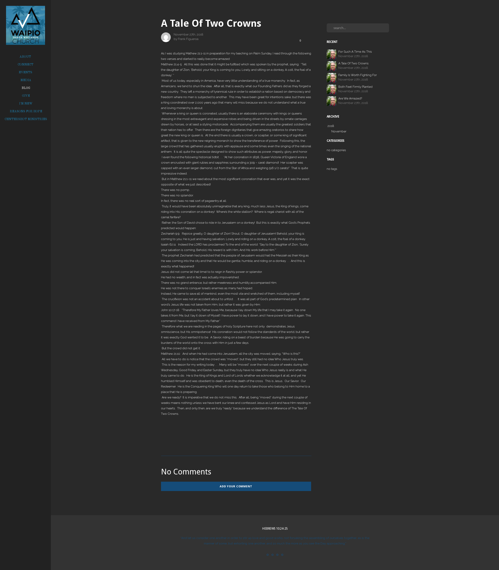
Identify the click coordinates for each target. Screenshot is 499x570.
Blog (26, 88)
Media (25, 80)
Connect (26, 64)
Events (26, 72)
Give (26, 96)
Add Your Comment (236, 486)
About (25, 57)
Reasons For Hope (26, 111)
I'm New (26, 103)
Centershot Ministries (26, 119)
